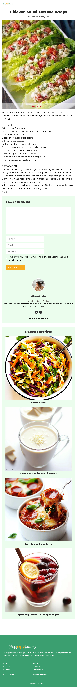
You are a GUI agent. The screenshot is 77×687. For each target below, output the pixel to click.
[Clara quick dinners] (8, 4)
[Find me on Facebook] (36, 312)
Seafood (8, 669)
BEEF (6, 663)
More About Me (38, 318)
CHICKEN (8, 666)
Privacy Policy (38, 669)
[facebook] (60, 663)
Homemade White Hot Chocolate (38, 473)
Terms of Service (39, 672)
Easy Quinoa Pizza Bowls (38, 544)
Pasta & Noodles (11, 672)
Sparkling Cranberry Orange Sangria (38, 614)
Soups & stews (11, 675)
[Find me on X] (40, 312)
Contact (36, 666)
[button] (69, 4)
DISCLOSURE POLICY (40, 675)
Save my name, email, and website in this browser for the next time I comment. (38, 258)
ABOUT (35, 663)
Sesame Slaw (38, 402)
